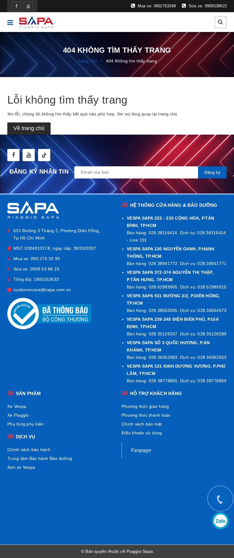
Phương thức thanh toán (146, 415)
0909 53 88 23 (44, 269)
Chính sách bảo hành (28, 449)
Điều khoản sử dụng (142, 432)
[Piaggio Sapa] (36, 22)
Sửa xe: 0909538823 (207, 6)
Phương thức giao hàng (145, 406)
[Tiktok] (44, 155)
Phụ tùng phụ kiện (25, 424)
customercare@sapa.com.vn (42, 289)
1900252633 (46, 279)
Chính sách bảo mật (142, 424)
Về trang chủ (28, 128)
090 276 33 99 (45, 258)
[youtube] (28, 6)
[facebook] (16, 6)
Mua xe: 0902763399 (156, 6)
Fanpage (141, 450)
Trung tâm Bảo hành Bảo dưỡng (39, 458)
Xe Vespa (16, 406)
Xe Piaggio (18, 415)
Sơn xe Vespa (21, 467)
